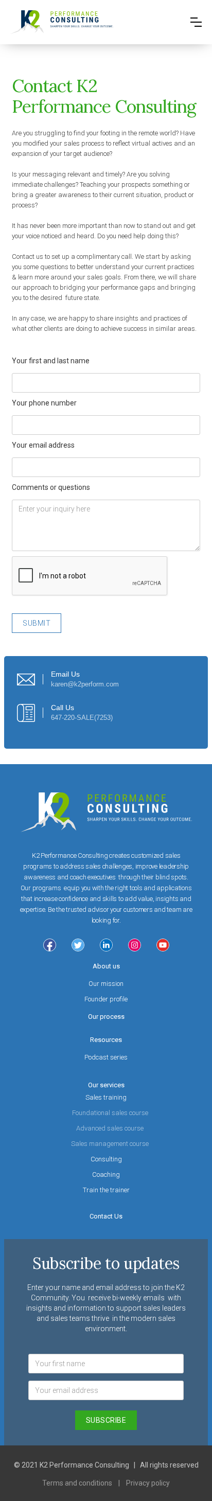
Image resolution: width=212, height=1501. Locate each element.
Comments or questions (51, 487)
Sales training (106, 1097)
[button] (196, 22)
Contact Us (106, 1216)
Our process (106, 1016)
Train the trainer (106, 1190)
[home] (61, 22)
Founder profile (106, 999)
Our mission (106, 983)
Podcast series (106, 1057)
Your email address (43, 445)
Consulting (106, 1159)
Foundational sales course (110, 1113)
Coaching (106, 1174)
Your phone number (44, 403)
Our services (106, 1085)
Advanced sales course (110, 1128)
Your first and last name (51, 361)
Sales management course (110, 1143)
